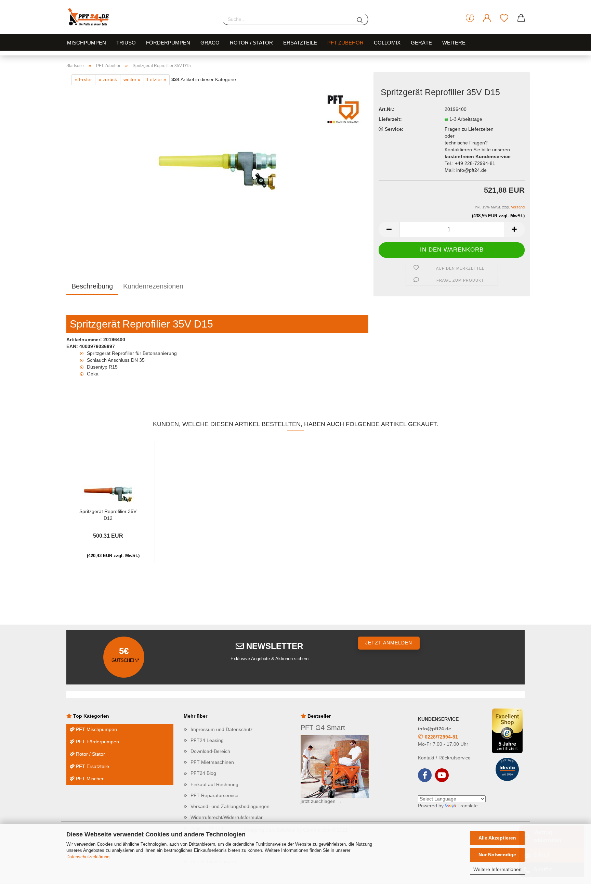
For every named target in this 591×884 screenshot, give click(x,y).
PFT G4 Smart (323, 727)
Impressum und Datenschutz (222, 729)
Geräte (421, 43)
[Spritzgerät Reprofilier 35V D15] (217, 170)
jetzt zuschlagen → (321, 801)
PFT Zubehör (345, 43)
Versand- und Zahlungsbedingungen (230, 806)
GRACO (210, 43)
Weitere (453, 43)
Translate (468, 805)
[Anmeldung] (487, 18)
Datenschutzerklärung (87, 856)
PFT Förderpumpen (97, 741)
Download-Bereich (210, 751)
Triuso (126, 43)
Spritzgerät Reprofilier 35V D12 (107, 514)
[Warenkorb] (521, 18)
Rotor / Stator (251, 43)
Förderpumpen (168, 43)
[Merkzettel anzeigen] (504, 18)
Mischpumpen (86, 43)
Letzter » (156, 79)
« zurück (107, 79)
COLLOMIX (387, 43)
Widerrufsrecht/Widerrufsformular (227, 817)
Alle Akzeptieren (497, 838)
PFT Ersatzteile (92, 766)
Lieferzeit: (390, 119)
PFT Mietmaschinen (212, 762)
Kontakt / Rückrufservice (444, 757)
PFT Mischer (89, 778)
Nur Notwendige (497, 854)
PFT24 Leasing (207, 740)
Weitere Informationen (497, 869)
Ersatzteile (300, 43)
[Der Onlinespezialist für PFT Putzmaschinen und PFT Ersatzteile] (139, 17)
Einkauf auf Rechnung (214, 784)
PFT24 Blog (203, 773)
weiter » (132, 79)
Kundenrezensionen (153, 286)
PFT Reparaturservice (214, 795)
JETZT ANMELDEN (388, 642)
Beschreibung (92, 286)
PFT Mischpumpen (96, 729)
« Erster (83, 79)
